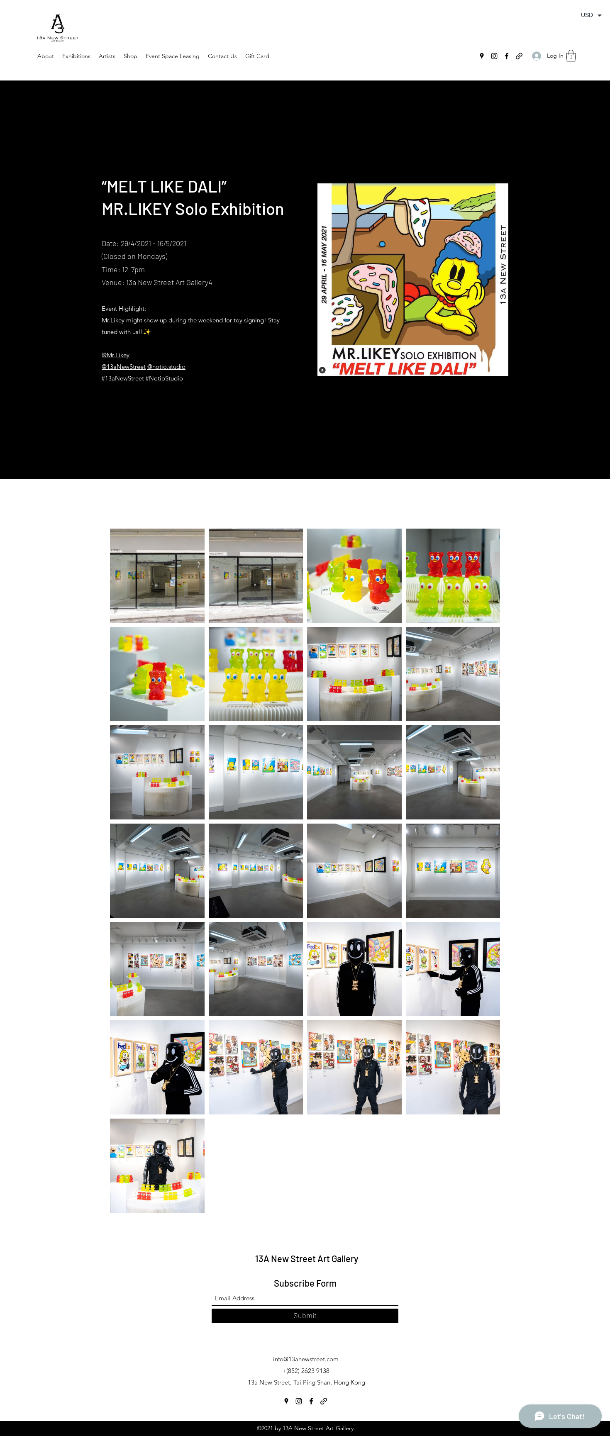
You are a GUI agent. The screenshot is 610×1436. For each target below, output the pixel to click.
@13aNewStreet (124, 367)
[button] (76, 56)
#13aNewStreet (123, 378)
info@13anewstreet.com (306, 1359)
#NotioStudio (164, 378)
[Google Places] (482, 56)
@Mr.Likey (115, 355)
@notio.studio (166, 367)
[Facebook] (507, 56)
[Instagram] (494, 56)
